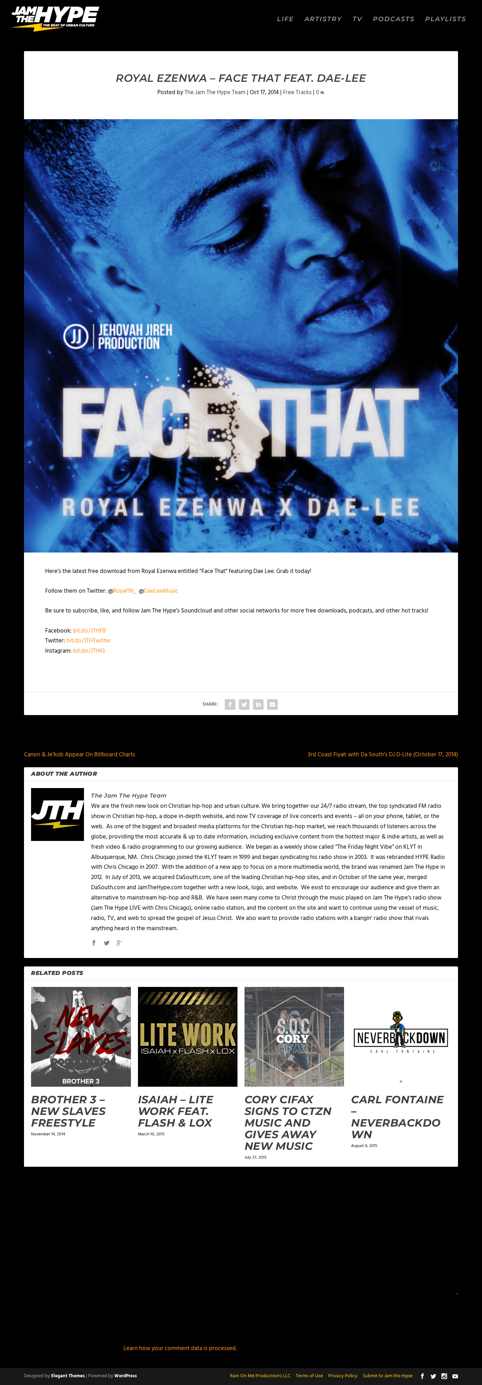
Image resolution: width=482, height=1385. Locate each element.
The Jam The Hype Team (215, 92)
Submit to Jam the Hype (387, 1376)
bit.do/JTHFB (89, 631)
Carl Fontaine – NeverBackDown (397, 1117)
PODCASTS (394, 19)
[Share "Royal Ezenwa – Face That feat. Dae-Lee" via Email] (272, 704)
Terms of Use (309, 1376)
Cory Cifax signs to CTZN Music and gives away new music (288, 1123)
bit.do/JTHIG (89, 651)
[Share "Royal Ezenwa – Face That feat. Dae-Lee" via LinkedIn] (258, 704)
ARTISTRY (323, 19)
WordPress (125, 1376)
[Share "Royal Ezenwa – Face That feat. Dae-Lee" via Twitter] (244, 704)
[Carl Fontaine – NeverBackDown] (401, 1036)
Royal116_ (125, 591)
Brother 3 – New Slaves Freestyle (68, 1111)
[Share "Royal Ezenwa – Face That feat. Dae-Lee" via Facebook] (230, 704)
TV (357, 19)
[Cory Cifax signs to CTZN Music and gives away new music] (294, 1036)
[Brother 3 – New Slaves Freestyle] (81, 1036)
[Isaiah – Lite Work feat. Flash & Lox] (187, 1036)
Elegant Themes (68, 1376)
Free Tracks (297, 92)
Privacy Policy (342, 1376)
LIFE (285, 19)
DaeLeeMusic (161, 591)
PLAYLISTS (445, 19)
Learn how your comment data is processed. (180, 1348)
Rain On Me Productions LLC (260, 1376)
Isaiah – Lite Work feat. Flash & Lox (175, 1111)
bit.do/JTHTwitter (88, 641)
